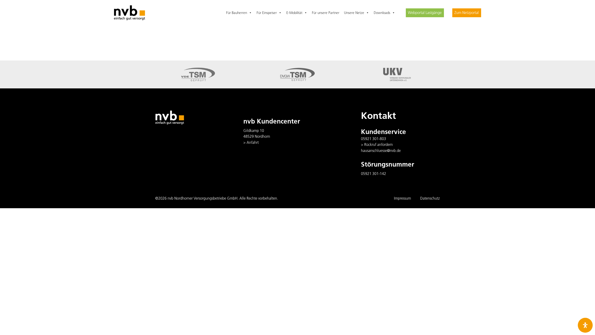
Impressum (402, 198)
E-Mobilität (294, 12)
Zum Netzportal (466, 12)
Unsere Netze (354, 12)
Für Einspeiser (267, 12)
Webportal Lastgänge (425, 12)
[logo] (129, 12)
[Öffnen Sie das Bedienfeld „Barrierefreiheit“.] (585, 325)
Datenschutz (430, 198)
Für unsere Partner (325, 12)
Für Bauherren (236, 12)
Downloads (382, 12)
